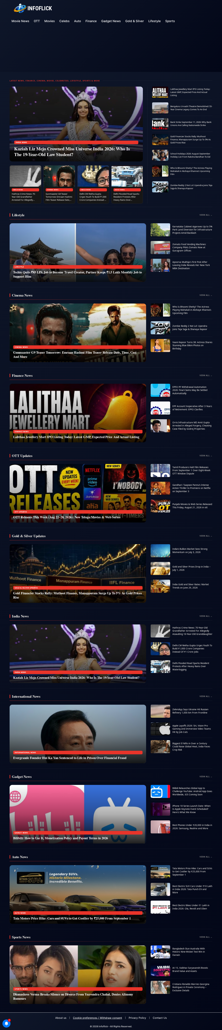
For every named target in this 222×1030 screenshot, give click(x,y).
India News (21, 142)
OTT (37, 21)
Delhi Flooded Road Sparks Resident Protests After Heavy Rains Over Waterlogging (126, 198)
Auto (77, 21)
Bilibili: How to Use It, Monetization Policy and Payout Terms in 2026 (60, 838)
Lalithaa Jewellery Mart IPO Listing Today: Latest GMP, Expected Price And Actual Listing (190, 92)
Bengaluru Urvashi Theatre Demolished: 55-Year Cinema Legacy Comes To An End (191, 108)
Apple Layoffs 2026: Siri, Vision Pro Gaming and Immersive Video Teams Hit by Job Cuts (191, 728)
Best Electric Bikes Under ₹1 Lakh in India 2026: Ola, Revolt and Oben (190, 907)
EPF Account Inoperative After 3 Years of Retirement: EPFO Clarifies (192, 408)
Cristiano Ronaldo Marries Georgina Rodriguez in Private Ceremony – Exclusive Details (190, 987)
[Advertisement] (111, 49)
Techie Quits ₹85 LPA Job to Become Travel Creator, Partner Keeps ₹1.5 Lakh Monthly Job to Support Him (77, 274)
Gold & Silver (134, 21)
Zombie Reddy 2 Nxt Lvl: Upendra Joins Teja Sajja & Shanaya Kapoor (191, 187)
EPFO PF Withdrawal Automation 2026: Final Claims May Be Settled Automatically (189, 390)
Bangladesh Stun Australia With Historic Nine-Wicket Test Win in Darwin (188, 951)
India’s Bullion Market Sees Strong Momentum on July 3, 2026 (189, 550)
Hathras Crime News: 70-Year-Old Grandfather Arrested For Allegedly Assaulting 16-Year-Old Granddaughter (23, 199)
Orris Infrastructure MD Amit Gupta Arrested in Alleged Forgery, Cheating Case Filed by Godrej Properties (191, 425)
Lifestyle (154, 21)
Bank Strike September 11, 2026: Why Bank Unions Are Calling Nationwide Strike (190, 124)
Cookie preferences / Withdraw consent (97, 1017)
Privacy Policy (137, 1017)
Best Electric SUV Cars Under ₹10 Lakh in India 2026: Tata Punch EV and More (192, 889)
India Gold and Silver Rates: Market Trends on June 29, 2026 (190, 586)
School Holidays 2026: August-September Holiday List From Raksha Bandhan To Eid (190, 155)
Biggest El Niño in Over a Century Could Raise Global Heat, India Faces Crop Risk (191, 746)
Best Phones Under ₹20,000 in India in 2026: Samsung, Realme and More (192, 827)
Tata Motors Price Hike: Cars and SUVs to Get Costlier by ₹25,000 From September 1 (72, 918)
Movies (49, 21)
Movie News (20, 21)
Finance (91, 21)
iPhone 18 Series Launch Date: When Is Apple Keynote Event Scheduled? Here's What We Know (191, 809)
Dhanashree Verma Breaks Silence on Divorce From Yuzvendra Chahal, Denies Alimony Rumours (73, 996)
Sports (170, 21)
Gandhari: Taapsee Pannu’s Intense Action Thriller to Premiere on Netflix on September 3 (191, 488)
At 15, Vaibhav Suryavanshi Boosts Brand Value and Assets (190, 969)
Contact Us (160, 1017)
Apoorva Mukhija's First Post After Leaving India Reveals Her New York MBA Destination (191, 265)
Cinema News (53, 190)
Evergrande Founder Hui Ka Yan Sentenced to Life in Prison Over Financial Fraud (69, 757)
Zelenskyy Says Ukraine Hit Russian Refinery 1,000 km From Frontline (190, 711)
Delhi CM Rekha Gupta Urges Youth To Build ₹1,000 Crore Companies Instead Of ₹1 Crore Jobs (93, 198)
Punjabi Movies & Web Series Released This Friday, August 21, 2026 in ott (192, 506)
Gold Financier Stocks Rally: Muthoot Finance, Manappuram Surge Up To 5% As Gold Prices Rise (190, 139)
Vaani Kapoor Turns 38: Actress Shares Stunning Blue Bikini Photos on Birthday (192, 345)
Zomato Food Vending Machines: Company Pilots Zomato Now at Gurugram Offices (189, 247)
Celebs (64, 21)
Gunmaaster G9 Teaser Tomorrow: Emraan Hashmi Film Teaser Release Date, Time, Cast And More (59, 198)
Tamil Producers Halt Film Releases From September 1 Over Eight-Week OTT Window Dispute (191, 470)
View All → (206, 215)
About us (60, 1017)
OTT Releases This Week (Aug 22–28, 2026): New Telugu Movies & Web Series (66, 517)
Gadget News (111, 21)
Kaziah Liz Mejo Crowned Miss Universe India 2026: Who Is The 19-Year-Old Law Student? (72, 151)
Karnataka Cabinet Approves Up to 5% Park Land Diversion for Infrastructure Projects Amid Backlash (192, 229)
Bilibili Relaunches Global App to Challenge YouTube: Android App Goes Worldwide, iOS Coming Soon (192, 791)
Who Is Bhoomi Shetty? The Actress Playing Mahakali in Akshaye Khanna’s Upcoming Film (191, 171)
